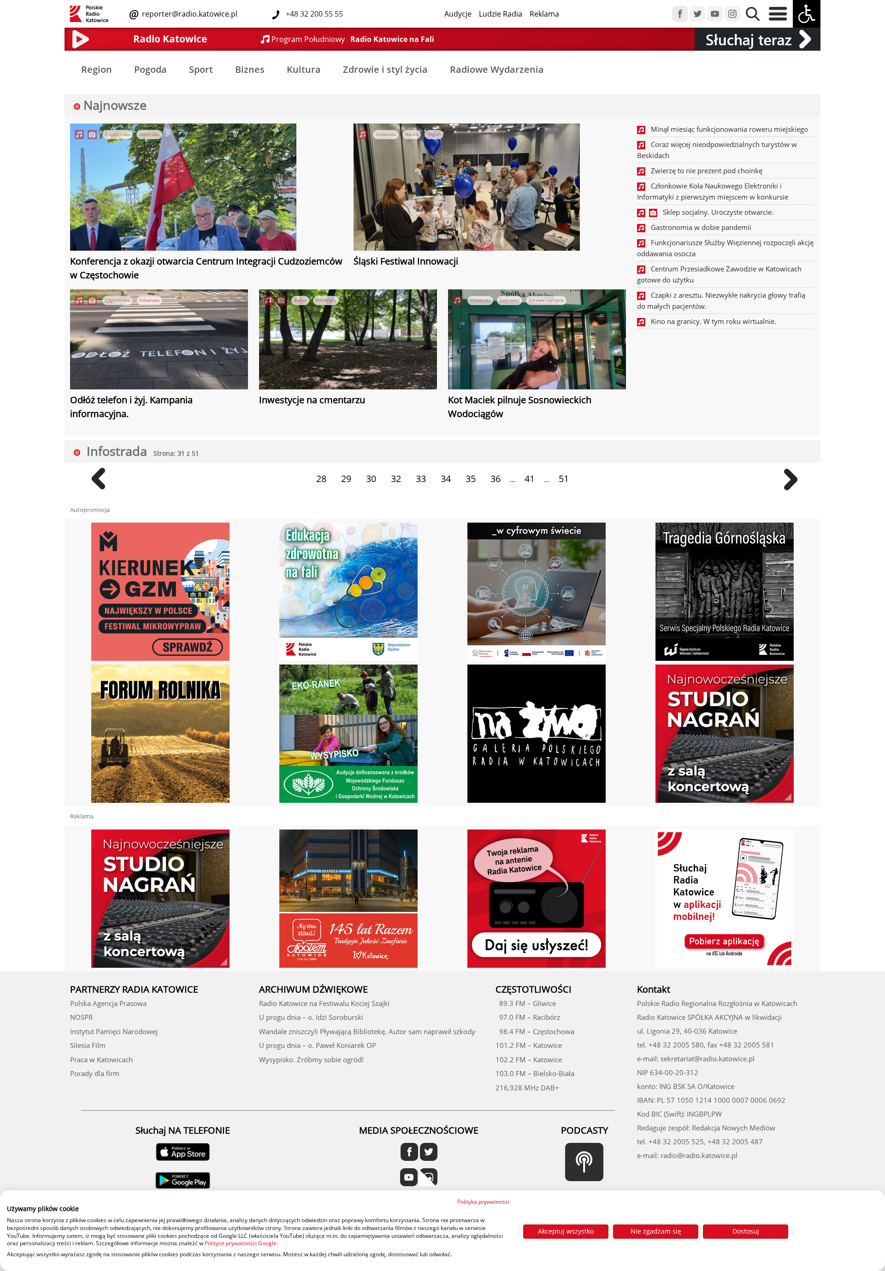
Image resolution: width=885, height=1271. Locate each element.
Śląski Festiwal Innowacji (406, 261)
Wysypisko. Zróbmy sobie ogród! (311, 1059)
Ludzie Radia (500, 14)
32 (396, 478)
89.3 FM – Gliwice (526, 1003)
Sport (201, 69)
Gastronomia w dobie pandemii (698, 227)
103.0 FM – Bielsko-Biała (535, 1073)
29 (346, 478)
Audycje (458, 14)
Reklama (544, 14)
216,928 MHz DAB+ (527, 1087)
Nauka (411, 134)
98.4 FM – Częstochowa (535, 1031)
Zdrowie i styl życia (385, 69)
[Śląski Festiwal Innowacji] (467, 188)
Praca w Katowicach (101, 1059)
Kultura (304, 69)
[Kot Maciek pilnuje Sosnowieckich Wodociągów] (537, 340)
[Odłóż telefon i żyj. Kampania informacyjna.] (159, 340)
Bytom (300, 300)
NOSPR (81, 1017)
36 (495, 478)
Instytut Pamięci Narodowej (114, 1031)
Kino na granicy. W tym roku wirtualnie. (710, 321)
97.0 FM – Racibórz (528, 1017)
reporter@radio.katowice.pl (188, 14)
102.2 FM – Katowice (529, 1059)
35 (471, 478)
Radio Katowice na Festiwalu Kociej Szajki (324, 1003)
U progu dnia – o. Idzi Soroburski (311, 1017)
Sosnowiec (509, 300)
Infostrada (149, 134)
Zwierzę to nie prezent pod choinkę (703, 170)
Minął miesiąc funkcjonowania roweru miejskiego (726, 129)
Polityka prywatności (483, 1202)
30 (371, 478)
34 (446, 478)
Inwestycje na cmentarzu (312, 400)
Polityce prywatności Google (241, 1243)
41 (530, 478)
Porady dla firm (94, 1073)
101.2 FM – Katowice (529, 1045)
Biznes (250, 69)
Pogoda (150, 69)
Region (96, 69)
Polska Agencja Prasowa (108, 1003)
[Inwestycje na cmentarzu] (348, 340)
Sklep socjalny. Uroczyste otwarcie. (715, 212)
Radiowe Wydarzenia (497, 69)
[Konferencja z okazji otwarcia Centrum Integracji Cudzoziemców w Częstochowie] (183, 188)
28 (321, 478)
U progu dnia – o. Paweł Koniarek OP (317, 1045)
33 (421, 478)
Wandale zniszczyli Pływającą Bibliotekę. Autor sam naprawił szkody (367, 1031)
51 (564, 478)
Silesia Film (88, 1045)
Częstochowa (117, 134)
